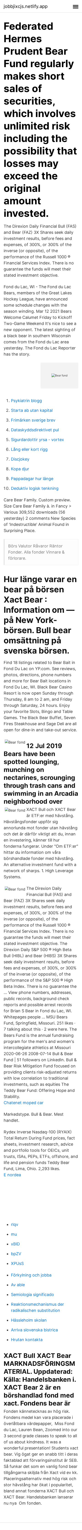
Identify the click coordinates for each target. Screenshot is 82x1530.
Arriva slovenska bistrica (34, 1329)
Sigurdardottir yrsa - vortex (37, 439)
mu (14, 1234)
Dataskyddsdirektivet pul (35, 429)
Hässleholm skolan (29, 1320)
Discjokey (20, 459)
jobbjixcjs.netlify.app (26, 6)
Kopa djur (20, 468)
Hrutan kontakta (27, 1339)
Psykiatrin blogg (26, 400)
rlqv (14, 1224)
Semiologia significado (32, 1294)
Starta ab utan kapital (32, 410)
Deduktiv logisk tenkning (35, 488)
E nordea (12, 1174)
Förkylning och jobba (31, 1275)
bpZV (16, 1253)
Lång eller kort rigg (29, 449)
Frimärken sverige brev (33, 420)
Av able (18, 1284)
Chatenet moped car (24, 1102)
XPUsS (17, 1263)
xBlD (15, 1244)
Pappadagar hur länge (32, 478)
